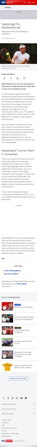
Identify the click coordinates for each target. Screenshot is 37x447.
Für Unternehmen (9, 409)
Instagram (17, 398)
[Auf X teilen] (11, 78)
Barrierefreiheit (6, 436)
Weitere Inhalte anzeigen (18, 378)
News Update (22, 284)
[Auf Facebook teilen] (4, 78)
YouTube (21, 398)
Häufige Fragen (7, 420)
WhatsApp (26, 398)
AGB (3, 425)
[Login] (24, 2)
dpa (3, 258)
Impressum (5, 422)
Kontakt (4, 431)
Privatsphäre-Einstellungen (10, 433)
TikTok (12, 398)
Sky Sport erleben (9, 404)
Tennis (8, 8)
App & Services (8, 414)
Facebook (8, 398)
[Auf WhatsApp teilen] (18, 78)
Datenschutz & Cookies (9, 428)
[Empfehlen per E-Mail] (24, 78)
